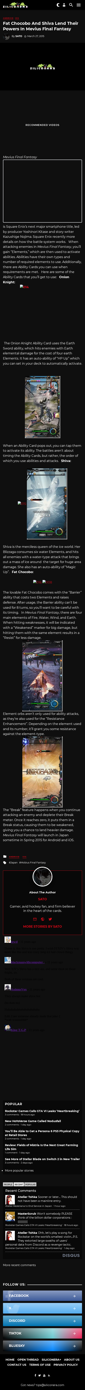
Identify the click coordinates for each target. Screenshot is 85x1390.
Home (10, 1359)
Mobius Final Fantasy (33, 862)
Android (8, 18)
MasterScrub (27, 1213)
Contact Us (16, 1365)
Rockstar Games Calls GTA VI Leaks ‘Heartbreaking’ (42, 1111)
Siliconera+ (51, 1359)
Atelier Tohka (27, 1197)
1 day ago (69, 1248)
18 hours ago (71, 1225)
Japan (14, 862)
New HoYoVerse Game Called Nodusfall (33, 1121)
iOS (17, 18)
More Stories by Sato (42, 926)
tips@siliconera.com (50, 1385)
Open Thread (28, 1359)
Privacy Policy (66, 1365)
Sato (18, 36)
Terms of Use (40, 1365)
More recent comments (19, 1265)
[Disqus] (42, 984)
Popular (30, 1184)
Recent (19, 1184)
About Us (71, 1359)
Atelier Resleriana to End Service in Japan (28, 1206)
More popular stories (19, 1170)
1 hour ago (59, 1206)
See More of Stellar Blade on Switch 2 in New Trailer (42, 1159)
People (8, 1184)
